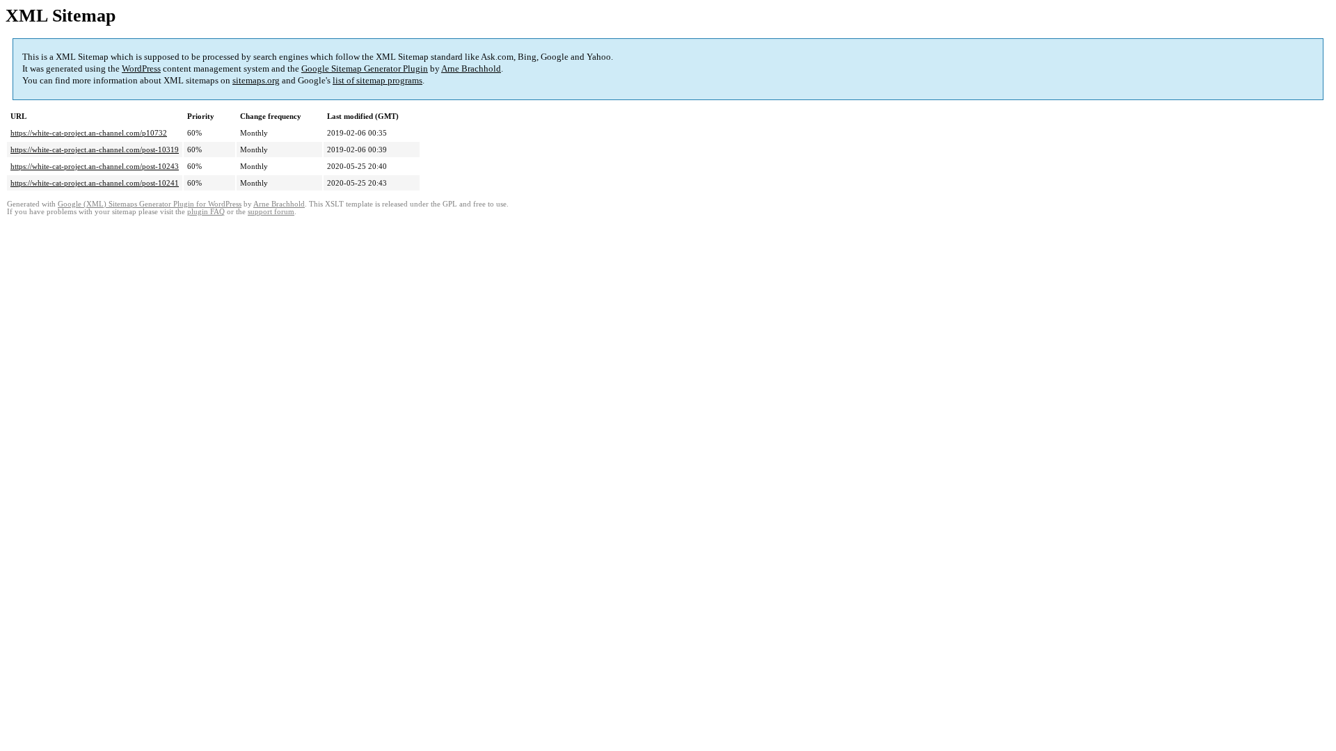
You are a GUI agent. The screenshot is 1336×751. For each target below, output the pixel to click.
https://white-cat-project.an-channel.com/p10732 (88, 133)
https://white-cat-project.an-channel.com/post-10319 (94, 149)
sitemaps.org (256, 80)
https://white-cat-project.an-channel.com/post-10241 (94, 183)
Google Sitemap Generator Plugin (364, 68)
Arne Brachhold (471, 68)
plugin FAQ (206, 212)
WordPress (141, 68)
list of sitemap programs (377, 80)
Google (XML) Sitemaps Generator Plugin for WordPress (149, 204)
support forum (271, 212)
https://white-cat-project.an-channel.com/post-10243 (94, 166)
